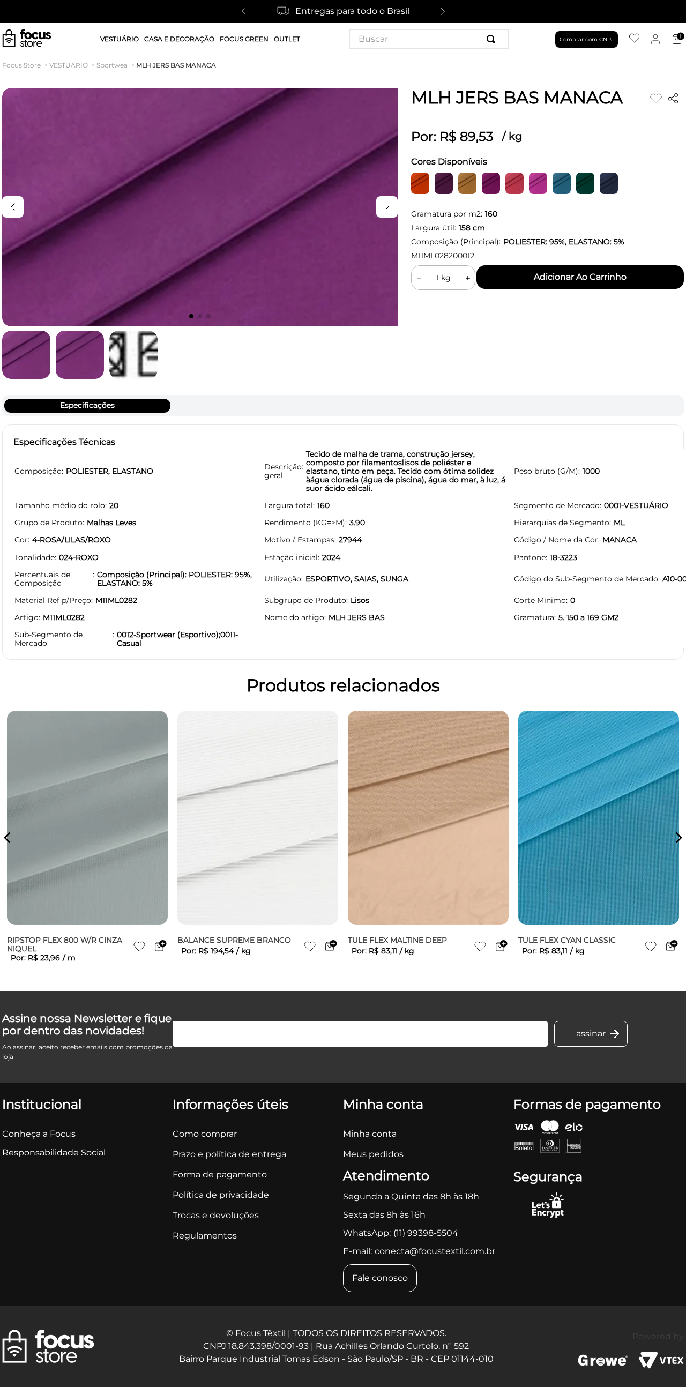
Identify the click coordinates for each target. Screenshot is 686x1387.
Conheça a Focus (39, 1134)
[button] (7, 837)
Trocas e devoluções (216, 1215)
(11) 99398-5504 (425, 1233)
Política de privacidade (221, 1195)
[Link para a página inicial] (23, 65)
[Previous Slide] (243, 11)
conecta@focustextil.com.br (435, 1251)
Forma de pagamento (220, 1174)
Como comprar (205, 1134)
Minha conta (370, 1134)
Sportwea (112, 65)
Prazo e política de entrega (229, 1154)
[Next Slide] (442, 11)
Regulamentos (205, 1236)
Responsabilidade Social (54, 1152)
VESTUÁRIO (68, 65)
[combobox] (429, 39)
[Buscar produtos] (493, 39)
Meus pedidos (373, 1154)
